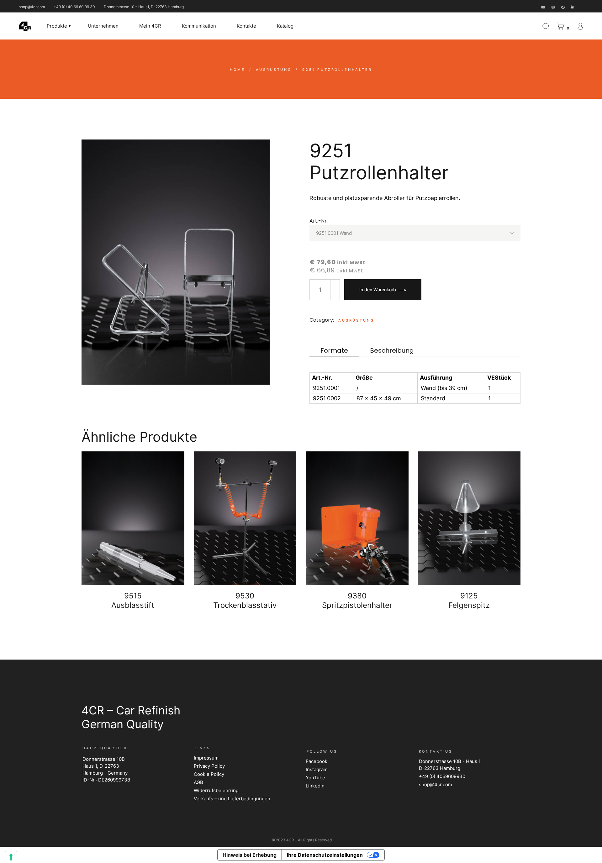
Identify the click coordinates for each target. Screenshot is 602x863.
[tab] (334, 351)
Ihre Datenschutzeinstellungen (325, 855)
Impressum (206, 758)
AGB (198, 782)
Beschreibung (392, 351)
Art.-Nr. (318, 220)
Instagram (317, 769)
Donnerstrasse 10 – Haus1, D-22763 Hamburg (144, 6)
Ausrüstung (356, 320)
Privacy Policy (209, 766)
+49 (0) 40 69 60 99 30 (74, 6)
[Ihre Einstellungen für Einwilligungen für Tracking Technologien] (11, 857)
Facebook (316, 761)
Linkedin (315, 786)
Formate (334, 351)
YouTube (315, 778)
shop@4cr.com (32, 6)
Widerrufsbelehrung (216, 790)
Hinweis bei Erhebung (250, 855)
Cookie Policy (209, 774)
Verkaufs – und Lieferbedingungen (232, 799)
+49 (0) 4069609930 (442, 776)
